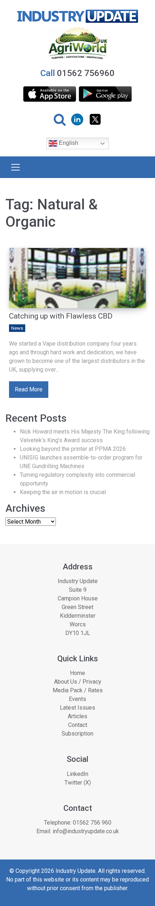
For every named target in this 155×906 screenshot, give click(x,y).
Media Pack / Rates (78, 690)
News (17, 328)
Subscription (77, 733)
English (67, 143)
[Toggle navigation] (15, 167)
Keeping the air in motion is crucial (63, 492)
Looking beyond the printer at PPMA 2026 (73, 448)
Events (77, 699)
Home (77, 673)
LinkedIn (77, 773)
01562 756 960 (92, 822)
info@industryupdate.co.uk (86, 831)
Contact (77, 724)
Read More (29, 389)
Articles (77, 716)
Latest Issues (77, 707)
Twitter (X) (78, 782)
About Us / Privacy (77, 681)
